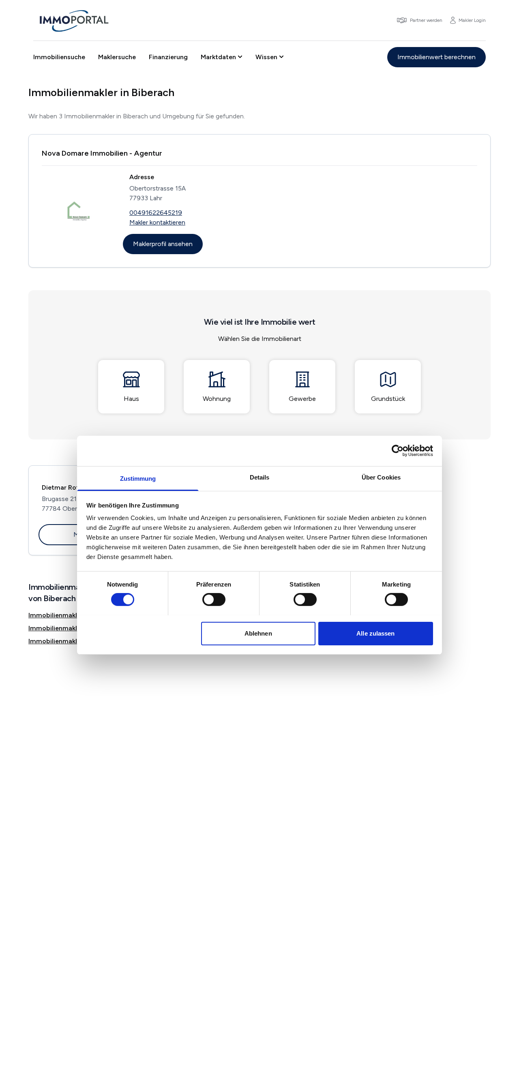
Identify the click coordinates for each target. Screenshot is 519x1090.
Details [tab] (260, 476)
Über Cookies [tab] (381, 476)
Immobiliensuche (59, 57)
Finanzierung (168, 57)
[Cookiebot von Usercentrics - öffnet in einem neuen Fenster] (397, 451)
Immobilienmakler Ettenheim (72, 615)
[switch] (213, 599)
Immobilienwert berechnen (436, 57)
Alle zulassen (375, 633)
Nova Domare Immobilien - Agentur (102, 153)
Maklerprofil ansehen (163, 244)
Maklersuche (117, 57)
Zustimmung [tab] (138, 478)
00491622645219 (155, 212)
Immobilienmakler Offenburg (72, 641)
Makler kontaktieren (157, 222)
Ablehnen (258, 633)
